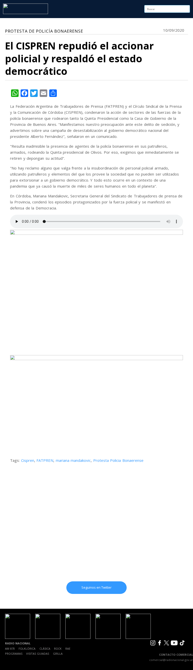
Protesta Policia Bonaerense (118, 460)
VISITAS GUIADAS (37, 653)
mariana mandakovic (73, 460)
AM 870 (10, 648)
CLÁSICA (44, 648)
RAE (67, 648)
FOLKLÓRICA (27, 648)
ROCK (58, 648)
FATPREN (44, 460)
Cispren (27, 460)
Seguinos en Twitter (96, 587)
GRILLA (58, 653)
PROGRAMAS (13, 653)
